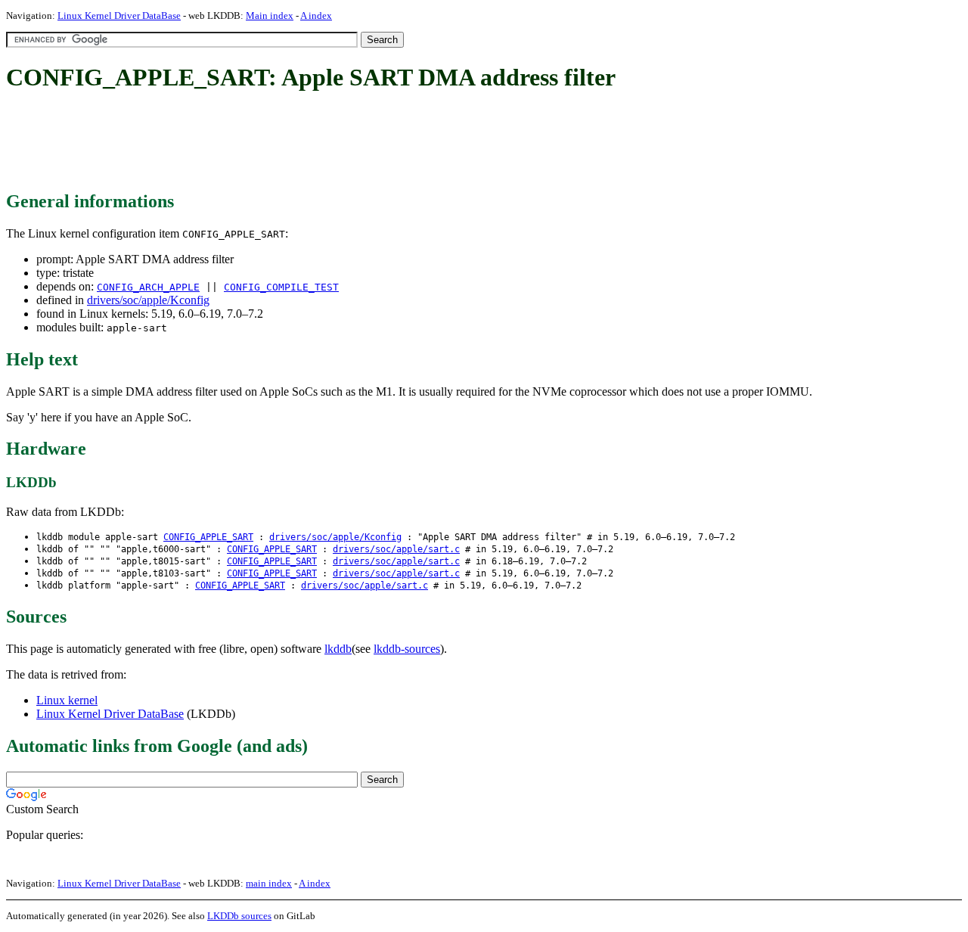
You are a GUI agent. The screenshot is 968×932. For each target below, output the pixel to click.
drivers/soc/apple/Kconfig (148, 300)
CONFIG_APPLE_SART (208, 537)
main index (269, 883)
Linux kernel (67, 700)
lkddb (338, 648)
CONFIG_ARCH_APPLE (148, 287)
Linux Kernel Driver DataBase (119, 15)
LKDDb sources (239, 915)
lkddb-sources (407, 648)
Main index (269, 15)
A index (316, 15)
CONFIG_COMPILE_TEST (281, 287)
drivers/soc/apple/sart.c (396, 549)
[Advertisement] (281, 142)
